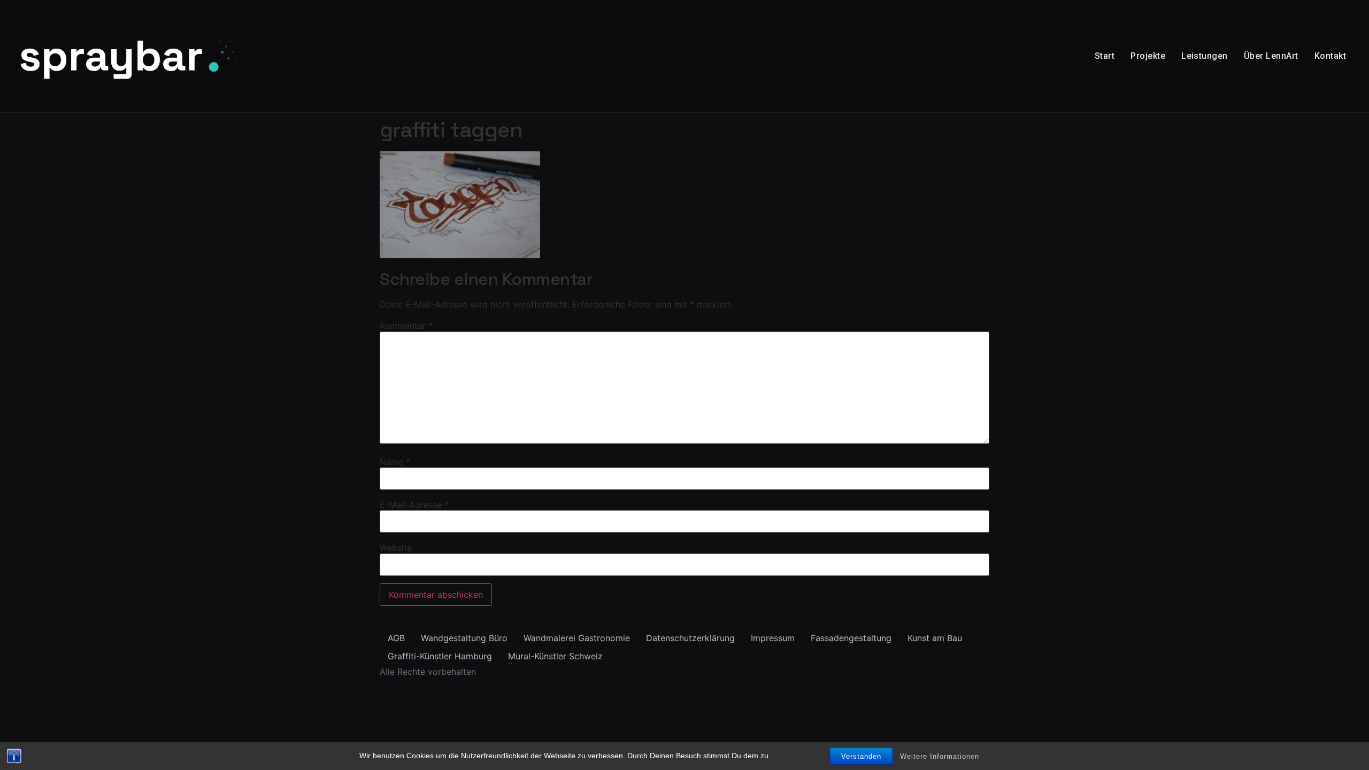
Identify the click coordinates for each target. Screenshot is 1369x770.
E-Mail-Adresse (414, 504)
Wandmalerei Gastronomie (577, 638)
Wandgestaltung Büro (464, 638)
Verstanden (861, 756)
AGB (396, 638)
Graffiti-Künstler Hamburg (440, 656)
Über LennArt (1271, 56)
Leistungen (1204, 56)
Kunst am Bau (934, 638)
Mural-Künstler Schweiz (555, 656)
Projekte (1147, 56)
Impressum (773, 638)
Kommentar (406, 325)
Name (395, 462)
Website (396, 547)
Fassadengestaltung (851, 638)
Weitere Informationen (939, 756)
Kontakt (1330, 56)
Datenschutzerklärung (690, 638)
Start (1104, 56)
